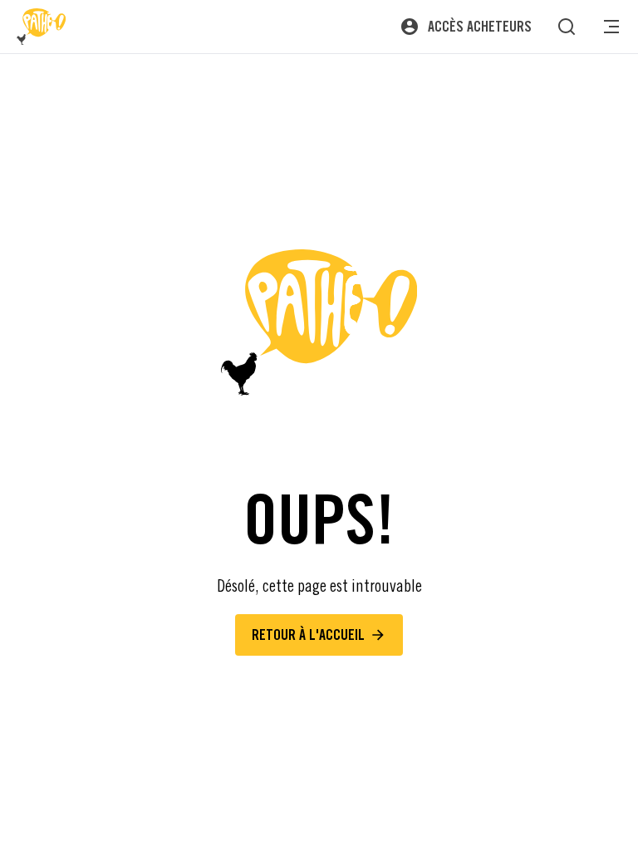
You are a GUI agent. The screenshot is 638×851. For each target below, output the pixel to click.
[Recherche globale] (567, 27)
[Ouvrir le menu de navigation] (611, 27)
